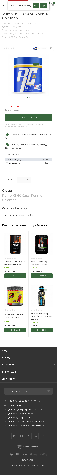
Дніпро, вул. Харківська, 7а (20, 413)
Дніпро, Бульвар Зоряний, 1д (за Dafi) (25, 410)
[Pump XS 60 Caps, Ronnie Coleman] (28, 75)
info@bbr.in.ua (14, 405)
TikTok (43, 436)
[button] (27, 98)
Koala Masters (30, 446)
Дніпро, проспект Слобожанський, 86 (26, 421)
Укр (36, 5)
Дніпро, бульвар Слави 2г (20, 417)
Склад (9, 180)
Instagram (21, 436)
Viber (36, 436)
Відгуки (24, 180)
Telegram (29, 436)
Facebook (14, 436)
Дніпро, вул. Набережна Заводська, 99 (26, 425)
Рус (44, 5)
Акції (5, 350)
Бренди (6, 358)
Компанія (8, 365)
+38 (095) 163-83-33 (17, 401)
